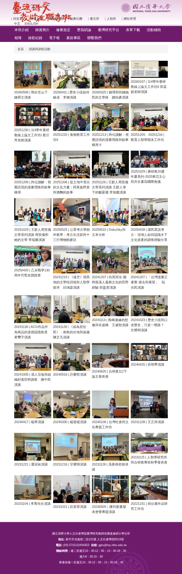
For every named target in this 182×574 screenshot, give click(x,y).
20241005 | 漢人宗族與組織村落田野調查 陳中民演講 (32, 380)
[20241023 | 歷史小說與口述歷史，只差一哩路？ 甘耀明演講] (149, 305)
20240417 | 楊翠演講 (29, 422)
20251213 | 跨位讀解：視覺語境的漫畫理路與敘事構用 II (110, 140)
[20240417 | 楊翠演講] (32, 404)
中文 (15, 23)
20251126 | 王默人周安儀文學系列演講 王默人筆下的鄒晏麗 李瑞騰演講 (110, 187)
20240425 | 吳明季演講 (147, 364)
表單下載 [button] (133, 30)
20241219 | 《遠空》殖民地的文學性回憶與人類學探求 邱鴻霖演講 (71, 282)
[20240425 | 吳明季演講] (149, 352)
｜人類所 (110, 18)
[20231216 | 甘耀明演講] (71, 447)
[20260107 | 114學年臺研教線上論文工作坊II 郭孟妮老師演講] (149, 69)
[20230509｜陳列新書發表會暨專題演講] (110, 489)
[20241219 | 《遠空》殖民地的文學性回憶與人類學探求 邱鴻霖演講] (71, 259)
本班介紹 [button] (21, 30)
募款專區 (73, 38)
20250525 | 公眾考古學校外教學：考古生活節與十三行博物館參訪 (71, 235)
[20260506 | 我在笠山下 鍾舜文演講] (32, 75)
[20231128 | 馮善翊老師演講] (110, 447)
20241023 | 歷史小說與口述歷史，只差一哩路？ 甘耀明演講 (149, 325)
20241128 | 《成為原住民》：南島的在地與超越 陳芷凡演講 (73, 332)
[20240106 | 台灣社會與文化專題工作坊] (110, 404)
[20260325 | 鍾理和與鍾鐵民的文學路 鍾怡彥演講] (110, 75)
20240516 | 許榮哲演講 (70, 374)
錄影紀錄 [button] (35, 38)
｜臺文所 (93, 18)
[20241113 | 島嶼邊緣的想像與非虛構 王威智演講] (110, 305)
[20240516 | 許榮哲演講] (71, 357)
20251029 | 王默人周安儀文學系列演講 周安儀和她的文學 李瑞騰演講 (32, 235)
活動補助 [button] (154, 30)
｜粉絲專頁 (54, 18)
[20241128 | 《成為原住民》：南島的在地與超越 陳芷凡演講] (71, 309)
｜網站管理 (128, 18)
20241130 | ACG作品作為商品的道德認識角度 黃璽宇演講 (32, 332)
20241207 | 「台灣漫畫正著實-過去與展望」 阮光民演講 (149, 282)
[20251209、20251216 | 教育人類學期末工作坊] (149, 117)
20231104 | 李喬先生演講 (32, 503)
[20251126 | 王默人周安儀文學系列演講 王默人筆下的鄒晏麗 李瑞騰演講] (110, 164)
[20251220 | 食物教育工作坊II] (71, 117)
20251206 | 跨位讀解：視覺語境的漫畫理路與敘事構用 (32, 187)
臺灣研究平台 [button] (108, 30)
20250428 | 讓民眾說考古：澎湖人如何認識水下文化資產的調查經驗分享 (149, 235)
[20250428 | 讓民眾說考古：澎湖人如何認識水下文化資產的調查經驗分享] (149, 212)
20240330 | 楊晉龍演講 (70, 422)
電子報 (54, 38)
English (31, 23)
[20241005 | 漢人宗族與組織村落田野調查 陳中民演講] (32, 357)
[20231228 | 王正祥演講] (149, 404)
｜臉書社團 (74, 18)
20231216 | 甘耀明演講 (70, 464)
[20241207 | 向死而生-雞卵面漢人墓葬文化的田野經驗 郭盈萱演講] (110, 259)
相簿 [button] (18, 38)
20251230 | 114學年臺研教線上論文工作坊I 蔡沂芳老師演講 (31, 135)
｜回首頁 (16, 18)
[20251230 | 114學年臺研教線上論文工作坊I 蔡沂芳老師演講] (32, 114)
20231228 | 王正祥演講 (147, 422)
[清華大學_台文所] (42, 12)
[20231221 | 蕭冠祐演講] (32, 447)
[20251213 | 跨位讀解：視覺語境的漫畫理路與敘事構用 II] (110, 117)
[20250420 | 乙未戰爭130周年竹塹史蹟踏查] (32, 256)
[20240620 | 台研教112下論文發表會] (110, 355)
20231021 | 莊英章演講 (70, 507)
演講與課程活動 (39, 49)
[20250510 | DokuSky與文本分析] (110, 212)
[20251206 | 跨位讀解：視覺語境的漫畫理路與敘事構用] (32, 164)
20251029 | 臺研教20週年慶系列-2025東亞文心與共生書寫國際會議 (148, 176)
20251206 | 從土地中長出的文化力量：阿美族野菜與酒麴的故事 (71, 187)
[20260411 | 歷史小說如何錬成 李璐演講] (71, 75)
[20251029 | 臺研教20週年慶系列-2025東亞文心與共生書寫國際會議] (149, 159)
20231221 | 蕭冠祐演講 (31, 464)
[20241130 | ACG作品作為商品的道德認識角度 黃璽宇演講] (32, 309)
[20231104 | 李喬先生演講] (32, 487)
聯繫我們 (94, 38)
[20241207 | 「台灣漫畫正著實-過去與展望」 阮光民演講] (149, 259)
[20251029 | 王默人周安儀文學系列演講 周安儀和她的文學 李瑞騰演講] (32, 212)
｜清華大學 (34, 18)
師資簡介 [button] (42, 30)
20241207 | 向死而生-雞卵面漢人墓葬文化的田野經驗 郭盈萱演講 (110, 282)
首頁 (21, 49)
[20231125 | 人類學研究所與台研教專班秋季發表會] (149, 443)
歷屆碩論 (84, 30)
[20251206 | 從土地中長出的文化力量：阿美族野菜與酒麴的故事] (71, 164)
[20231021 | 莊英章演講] (71, 489)
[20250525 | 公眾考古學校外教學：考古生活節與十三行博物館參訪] (71, 212)
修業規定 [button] (63, 30)
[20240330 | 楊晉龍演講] (71, 404)
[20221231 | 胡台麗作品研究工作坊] (149, 487)
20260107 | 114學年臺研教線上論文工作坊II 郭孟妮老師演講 (149, 87)
